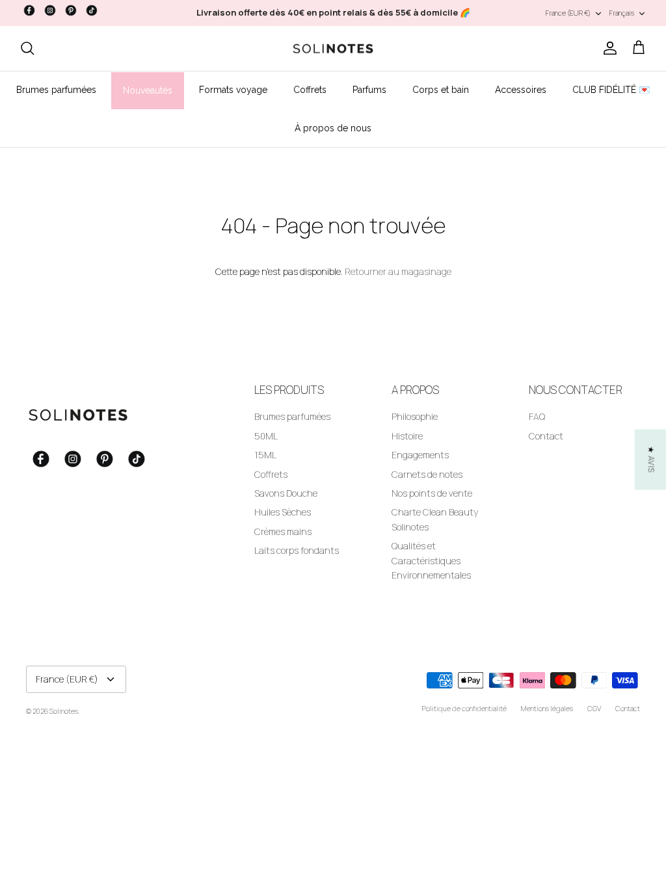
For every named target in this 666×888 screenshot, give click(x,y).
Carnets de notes (427, 474)
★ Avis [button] (651, 459)
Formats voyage (233, 90)
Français (621, 13)
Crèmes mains (283, 531)
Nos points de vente (432, 493)
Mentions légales (547, 708)
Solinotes (63, 711)
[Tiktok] (91, 10)
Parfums (369, 90)
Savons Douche (285, 493)
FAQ (537, 416)
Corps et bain (440, 90)
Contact (546, 436)
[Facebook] (29, 10)
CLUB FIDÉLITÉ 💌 (611, 90)
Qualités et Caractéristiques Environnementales (431, 560)
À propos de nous (333, 128)
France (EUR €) (568, 13)
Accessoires (520, 90)
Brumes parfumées (56, 90)
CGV (594, 708)
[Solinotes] (333, 49)
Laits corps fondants (296, 550)
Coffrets (309, 90)
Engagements (420, 455)
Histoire (407, 436)
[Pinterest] (71, 10)
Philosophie (415, 416)
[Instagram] (50, 10)
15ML (265, 455)
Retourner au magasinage (398, 271)
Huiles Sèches (282, 512)
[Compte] (607, 48)
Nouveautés (147, 90)
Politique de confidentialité (464, 708)
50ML (266, 436)
